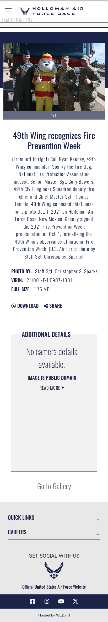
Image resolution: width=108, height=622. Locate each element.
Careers (17, 532)
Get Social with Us (54, 556)
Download (27, 305)
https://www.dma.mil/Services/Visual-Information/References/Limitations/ (50, 461)
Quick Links (21, 517)
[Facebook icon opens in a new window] (32, 601)
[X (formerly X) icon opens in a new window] (75, 601)
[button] (8, 11)
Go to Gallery (54, 485)
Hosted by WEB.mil (54, 615)
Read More (51, 388)
